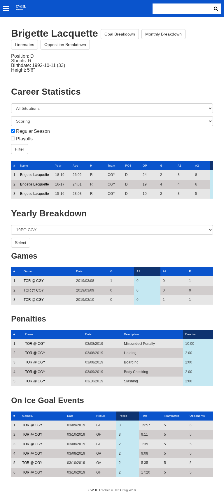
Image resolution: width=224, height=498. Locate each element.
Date (79, 271)
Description (131, 334)
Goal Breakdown (119, 34)
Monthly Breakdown (163, 34)
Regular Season (33, 131)
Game (28, 271)
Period (123, 415)
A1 (179, 165)
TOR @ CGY (34, 280)
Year (58, 165)
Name (24, 165)
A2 (197, 165)
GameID (27, 415)
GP (145, 165)
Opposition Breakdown (65, 44)
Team (111, 165)
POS (128, 165)
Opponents (197, 415)
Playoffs (24, 139)
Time (144, 415)
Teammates (171, 415)
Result (100, 415)
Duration (191, 334)
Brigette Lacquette (34, 174)
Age (75, 165)
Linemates (24, 44)
